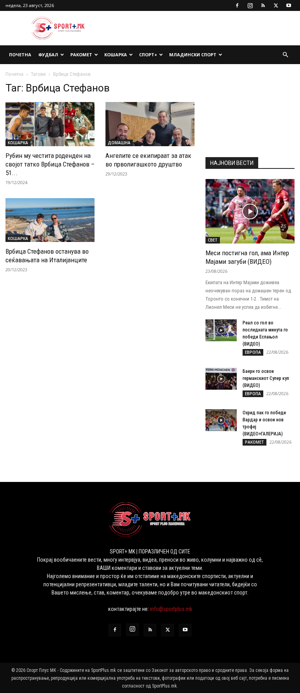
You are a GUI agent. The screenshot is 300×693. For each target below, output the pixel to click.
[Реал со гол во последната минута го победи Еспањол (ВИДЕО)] (221, 330)
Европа (253, 352)
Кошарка (115, 54)
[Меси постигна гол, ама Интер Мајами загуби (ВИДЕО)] (250, 211)
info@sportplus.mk (171, 609)
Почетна (20, 54)
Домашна (119, 142)
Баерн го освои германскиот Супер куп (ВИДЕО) (266, 378)
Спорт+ (148, 54)
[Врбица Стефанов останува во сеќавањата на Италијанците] (50, 220)
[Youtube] (289, 5)
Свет (213, 240)
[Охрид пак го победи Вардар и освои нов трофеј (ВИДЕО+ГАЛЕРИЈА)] (221, 420)
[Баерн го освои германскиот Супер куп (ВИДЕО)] (221, 379)
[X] (276, 5)
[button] (285, 55)
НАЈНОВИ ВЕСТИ (232, 163)
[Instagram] (250, 5)
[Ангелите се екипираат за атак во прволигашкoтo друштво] (150, 124)
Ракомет (81, 54)
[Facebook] (237, 5)
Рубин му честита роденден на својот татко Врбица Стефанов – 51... (50, 164)
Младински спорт (192, 54)
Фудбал (48, 54)
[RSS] (263, 5)
